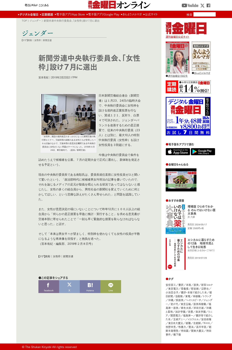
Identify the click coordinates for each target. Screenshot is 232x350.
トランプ (207, 296)
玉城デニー (179, 319)
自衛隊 (179, 296)
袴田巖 (184, 330)
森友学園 (201, 311)
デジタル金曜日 (29, 14)
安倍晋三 (171, 285)
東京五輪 (186, 304)
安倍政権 (206, 319)
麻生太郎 (186, 308)
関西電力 (175, 315)
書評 (180, 285)
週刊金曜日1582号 (178, 75)
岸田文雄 (199, 308)
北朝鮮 (197, 323)
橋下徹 (177, 334)
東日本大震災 (175, 323)
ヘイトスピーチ (193, 300)
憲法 (191, 327)
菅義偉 (184, 288)
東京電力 (173, 288)
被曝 (188, 323)
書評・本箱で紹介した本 (194, 292)
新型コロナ (207, 285)
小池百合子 (172, 292)
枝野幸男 (171, 327)
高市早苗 (201, 327)
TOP (24, 20)
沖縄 (170, 300)
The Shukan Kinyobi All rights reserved (51, 346)
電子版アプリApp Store (70, 14)
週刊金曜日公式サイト (177, 36)
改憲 (190, 311)
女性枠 (37, 40)
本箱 (188, 285)
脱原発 (179, 300)
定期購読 (47, 14)
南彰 (30, 40)
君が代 (174, 304)
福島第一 (188, 315)
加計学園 (180, 311)
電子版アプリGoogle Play (103, 14)
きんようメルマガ (132, 14)
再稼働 (196, 296)
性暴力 (182, 327)
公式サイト (151, 14)
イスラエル (193, 319)
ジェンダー (35, 20)
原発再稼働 (199, 304)
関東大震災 (197, 330)
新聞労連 (47, 40)
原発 (196, 285)
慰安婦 (195, 288)
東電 (187, 296)
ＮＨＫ (206, 323)
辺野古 (205, 288)
